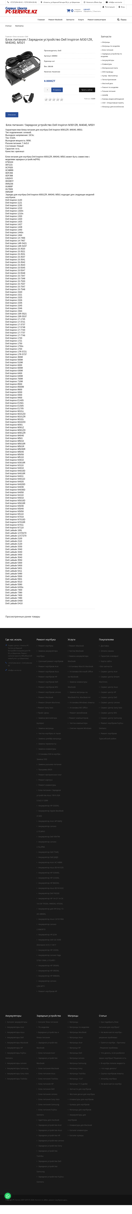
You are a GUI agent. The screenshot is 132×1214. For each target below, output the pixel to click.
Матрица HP (75, 1048)
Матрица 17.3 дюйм (78, 1084)
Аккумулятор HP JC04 (47, 934)
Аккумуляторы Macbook (17, 1042)
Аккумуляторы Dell (15, 1037)
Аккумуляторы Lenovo (16, 1063)
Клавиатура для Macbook (80, 1125)
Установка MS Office (78, 707)
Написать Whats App (94, 2)
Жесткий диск (107, 83)
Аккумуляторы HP (15, 1048)
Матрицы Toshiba (77, 1073)
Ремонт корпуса (45, 780)
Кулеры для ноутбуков (79, 1104)
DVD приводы (107, 72)
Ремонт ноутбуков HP (47, 676)
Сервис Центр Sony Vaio (111, 707)
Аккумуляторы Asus (15, 1032)
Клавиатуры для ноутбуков (81, 1099)
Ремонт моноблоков (78, 713)
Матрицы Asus (76, 1037)
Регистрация (110, 7)
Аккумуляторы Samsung (17, 1068)
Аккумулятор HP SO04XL (48, 872)
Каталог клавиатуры (78, 1130)
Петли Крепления (109, 79)
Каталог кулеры (76, 1135)
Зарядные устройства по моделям (111, 55)
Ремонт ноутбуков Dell (48, 682)
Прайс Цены (43, 713)
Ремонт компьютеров (78, 718)
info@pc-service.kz (115, 2)
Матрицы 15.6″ (76, 1078)
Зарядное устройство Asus (50, 1130)
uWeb (46, 1200)
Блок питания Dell (46, 1089)
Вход (123, 7)
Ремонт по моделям (110, 87)
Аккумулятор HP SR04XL (48, 965)
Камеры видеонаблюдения (113, 99)
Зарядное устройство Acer (50, 1125)
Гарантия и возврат (109, 656)
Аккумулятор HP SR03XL (48, 970)
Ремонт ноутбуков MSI (48, 687)
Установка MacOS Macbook (81, 666)
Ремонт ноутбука (45, 646)
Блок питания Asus (46, 1073)
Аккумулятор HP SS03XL (48, 805)
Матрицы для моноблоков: (113, 106)
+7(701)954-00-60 (30, 2)
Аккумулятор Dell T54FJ (48, 852)
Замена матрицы (46, 728)
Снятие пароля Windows (80, 728)
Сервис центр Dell (108, 697)
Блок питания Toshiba (48, 1078)
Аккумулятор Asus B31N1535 (51, 867)
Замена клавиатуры (47, 749)
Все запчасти (106, 666)
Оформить (88, 11)
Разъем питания (108, 91)
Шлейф (105, 95)
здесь (65, 1200)
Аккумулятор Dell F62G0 (48, 893)
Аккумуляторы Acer (15, 1027)
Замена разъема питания (49, 764)
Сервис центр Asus (109, 687)
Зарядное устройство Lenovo (51, 1140)
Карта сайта (106, 661)
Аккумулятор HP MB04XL (49, 976)
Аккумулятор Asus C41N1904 (51, 919)
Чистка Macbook (76, 651)
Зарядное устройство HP (49, 1135)
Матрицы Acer (75, 1042)
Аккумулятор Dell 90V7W (49, 836)
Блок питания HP (45, 1084)
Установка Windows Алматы (81, 702)
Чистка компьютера (78, 723)
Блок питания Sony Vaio (48, 1099)
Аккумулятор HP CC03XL (48, 878)
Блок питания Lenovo (47, 1094)
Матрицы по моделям (111, 46)
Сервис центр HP (108, 692)
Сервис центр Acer (109, 671)
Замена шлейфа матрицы (49, 738)
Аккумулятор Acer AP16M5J (50, 821)
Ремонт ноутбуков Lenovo (49, 692)
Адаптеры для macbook (48, 1120)
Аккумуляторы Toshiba (17, 1078)
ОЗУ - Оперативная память (113, 103)
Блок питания (107, 50)
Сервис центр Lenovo (110, 702)
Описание (12, 115)
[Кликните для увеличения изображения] (22, 69)
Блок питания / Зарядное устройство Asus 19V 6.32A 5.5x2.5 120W (49, 795)
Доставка (104, 646)
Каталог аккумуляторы (17, 1022)
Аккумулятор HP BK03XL (48, 883)
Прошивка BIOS (45, 769)
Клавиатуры (107, 64)
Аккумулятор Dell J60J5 (48, 857)
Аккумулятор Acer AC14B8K (50, 862)
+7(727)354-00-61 (16, 2)
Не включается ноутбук (111, 1084)
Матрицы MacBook (77, 1032)
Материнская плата (110, 68)
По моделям (43, 1027)
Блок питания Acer (46, 1053)
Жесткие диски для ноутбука (82, 1094)
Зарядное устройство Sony (50, 1146)
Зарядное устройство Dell (49, 1161)
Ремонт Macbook (45, 697)
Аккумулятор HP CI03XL (48, 950)
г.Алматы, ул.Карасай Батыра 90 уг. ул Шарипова (61, 2)
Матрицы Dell (75, 1053)
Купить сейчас (87, 90)
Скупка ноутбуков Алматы (112, 1073)
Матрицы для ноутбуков (80, 1109)
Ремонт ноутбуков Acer (48, 666)
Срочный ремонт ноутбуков (50, 661)
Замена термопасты (47, 744)
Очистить (97, 11)
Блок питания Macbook (48, 1068)
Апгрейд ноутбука (108, 1078)
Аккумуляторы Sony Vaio (18, 1073)
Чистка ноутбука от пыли (49, 733)
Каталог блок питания (48, 1022)
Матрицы (106, 42)
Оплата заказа (107, 651)
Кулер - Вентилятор (110, 76)
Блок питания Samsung (48, 1104)
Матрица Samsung (77, 1063)
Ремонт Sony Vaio (45, 707)
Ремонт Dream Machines (49, 702)
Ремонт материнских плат (50, 774)
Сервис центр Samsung (111, 718)
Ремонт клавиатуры (47, 785)
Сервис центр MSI (108, 713)
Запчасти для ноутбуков (80, 1089)
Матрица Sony (75, 1068)
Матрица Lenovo (76, 1058)
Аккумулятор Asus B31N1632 (51, 888)
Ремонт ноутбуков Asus (48, 671)
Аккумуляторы (108, 60)
